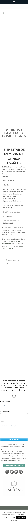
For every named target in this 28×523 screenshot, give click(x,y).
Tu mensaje (3, 421)
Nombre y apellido (5, 401)
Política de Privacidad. (13, 460)
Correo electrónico (5, 411)
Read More (14, 520)
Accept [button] (18, 517)
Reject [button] (23, 517)
